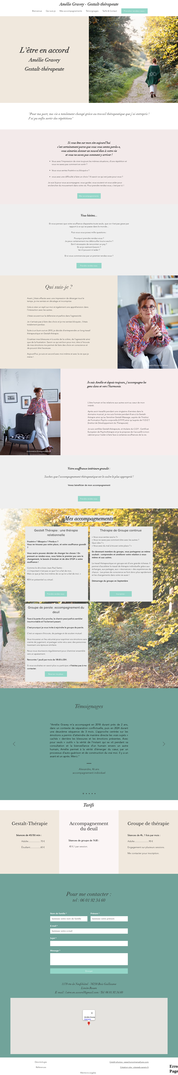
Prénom (95, 913)
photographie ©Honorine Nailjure (156, 365)
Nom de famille (58, 913)
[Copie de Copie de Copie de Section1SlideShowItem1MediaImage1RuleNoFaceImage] (92, 793)
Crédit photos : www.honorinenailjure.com (129, 1062)
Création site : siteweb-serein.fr (134, 1067)
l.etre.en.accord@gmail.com (82, 992)
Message (55, 950)
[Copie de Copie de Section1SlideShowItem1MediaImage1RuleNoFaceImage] (89, 793)
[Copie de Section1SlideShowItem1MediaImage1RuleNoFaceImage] (86, 793)
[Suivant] (164, 744)
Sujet (53, 938)
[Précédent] (14, 744)
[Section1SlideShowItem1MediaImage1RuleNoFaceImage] (83, 793)
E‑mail (54, 926)
